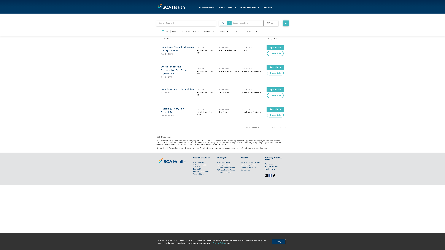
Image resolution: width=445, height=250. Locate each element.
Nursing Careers (223, 165)
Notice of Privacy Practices (200, 165)
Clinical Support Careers (226, 167)
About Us (244, 158)
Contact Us (245, 170)
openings (267, 8)
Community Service (249, 165)
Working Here (207, 8)
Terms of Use (198, 169)
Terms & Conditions (201, 171)
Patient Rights (198, 174)
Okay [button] (279, 242)
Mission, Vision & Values (250, 162)
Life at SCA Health (248, 167)
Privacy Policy (198, 162)
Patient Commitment (201, 158)
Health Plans (270, 169)
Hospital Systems (272, 166)
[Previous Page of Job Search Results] (280, 127)
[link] (222, 50)
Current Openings (224, 172)
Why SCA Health (227, 8)
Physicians (269, 164)
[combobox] (186, 23)
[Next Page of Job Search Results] (285, 127)
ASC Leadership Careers (226, 170)
